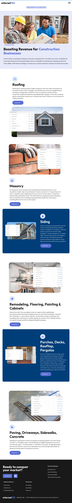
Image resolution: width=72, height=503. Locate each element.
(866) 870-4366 (20, 497)
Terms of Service (49, 497)
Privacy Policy (42, 497)
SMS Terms (56, 497)
